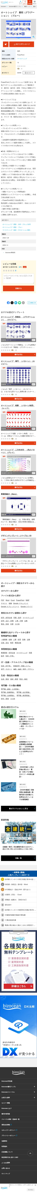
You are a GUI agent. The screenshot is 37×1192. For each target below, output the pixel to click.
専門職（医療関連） (8, 692)
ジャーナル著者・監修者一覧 (11, 1119)
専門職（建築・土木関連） (10, 689)
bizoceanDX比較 (7, 1081)
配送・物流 (23, 679)
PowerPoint (20, 600)
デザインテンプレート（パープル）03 (16, 535)
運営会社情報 (6, 1125)
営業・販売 (17, 617)
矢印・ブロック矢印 (24, 224)
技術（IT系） (10, 656)
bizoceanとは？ (7, 1108)
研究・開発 (5, 699)
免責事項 (4, 1141)
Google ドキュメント (20, 603)
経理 (19, 639)
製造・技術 (5, 624)
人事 (14, 639)
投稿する (18, 288)
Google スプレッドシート (10, 606)
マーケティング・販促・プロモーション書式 (16, 230)
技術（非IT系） (6, 666)
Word (7, 600)
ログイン (25, 3)
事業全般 (18, 643)
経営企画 (12, 653)
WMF (27, 600)
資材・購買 (14, 679)
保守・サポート (6, 669)
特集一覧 (18, 858)
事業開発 (4, 653)
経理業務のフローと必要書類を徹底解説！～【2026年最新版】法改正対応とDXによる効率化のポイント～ (26, 748)
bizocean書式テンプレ (15, 6)
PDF (2, 600)
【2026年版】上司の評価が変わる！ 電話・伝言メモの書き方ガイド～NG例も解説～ (26, 772)
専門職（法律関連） (8, 695)
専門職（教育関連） (24, 695)
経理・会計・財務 (7, 621)
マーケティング (22, 59)
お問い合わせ (6, 1168)
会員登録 (30, 3)
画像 (10, 603)
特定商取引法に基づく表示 (10, 1157)
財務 (23, 639)
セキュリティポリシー (9, 1130)
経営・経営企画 (6, 617)
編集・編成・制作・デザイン (23, 669)
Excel (13, 600)
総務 (10, 639)
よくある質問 (6, 1163)
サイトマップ (6, 1174)
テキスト (4, 603)
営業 (30, 653)
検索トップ (27, 6)
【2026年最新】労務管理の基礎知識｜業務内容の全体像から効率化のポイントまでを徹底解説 (26, 794)
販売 (2, 656)
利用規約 (4, 1146)
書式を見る (18, 354)
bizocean (3, 6)
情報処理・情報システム (22, 666)
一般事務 (4, 639)
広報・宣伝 (5, 643)
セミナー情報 (6, 1103)
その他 (17, 624)
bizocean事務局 (10, 252)
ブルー (20, 227)
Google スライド (27, 606)
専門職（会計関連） (24, 692)
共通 (11, 624)
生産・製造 (5, 679)
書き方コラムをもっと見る (18, 808)
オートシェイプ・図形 (9, 224)
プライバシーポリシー (9, 1135)
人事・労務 (19, 621)
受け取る (30, 1190)
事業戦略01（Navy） (9, 494)
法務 (25, 621)
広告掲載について (7, 1152)
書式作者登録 (6, 1114)
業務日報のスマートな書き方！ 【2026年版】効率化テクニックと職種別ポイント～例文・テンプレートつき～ (26, 722)
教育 (11, 643)
